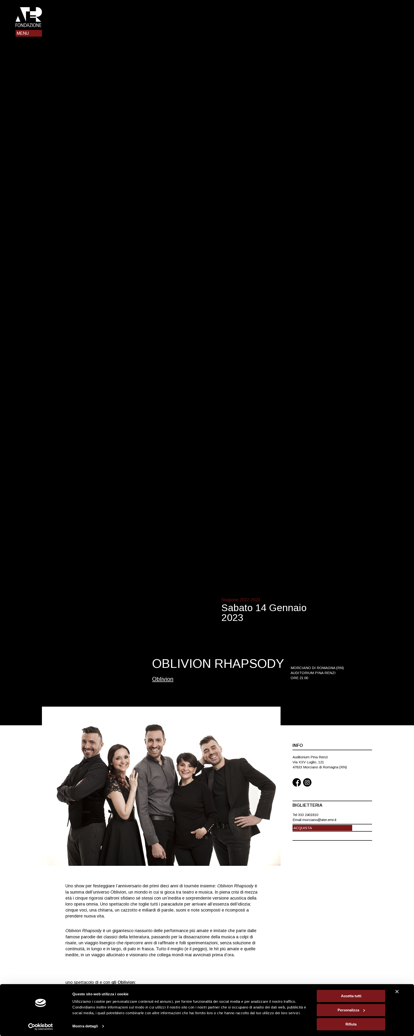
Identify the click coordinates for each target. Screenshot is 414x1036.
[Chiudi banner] (397, 991)
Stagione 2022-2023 (240, 599)
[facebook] (297, 783)
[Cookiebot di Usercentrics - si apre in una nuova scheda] (41, 1026)
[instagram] (307, 783)
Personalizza (348, 1010)
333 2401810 (308, 815)
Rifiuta (350, 1024)
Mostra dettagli (85, 1026)
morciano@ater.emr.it (319, 820)
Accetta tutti (351, 996)
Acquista (302, 828)
